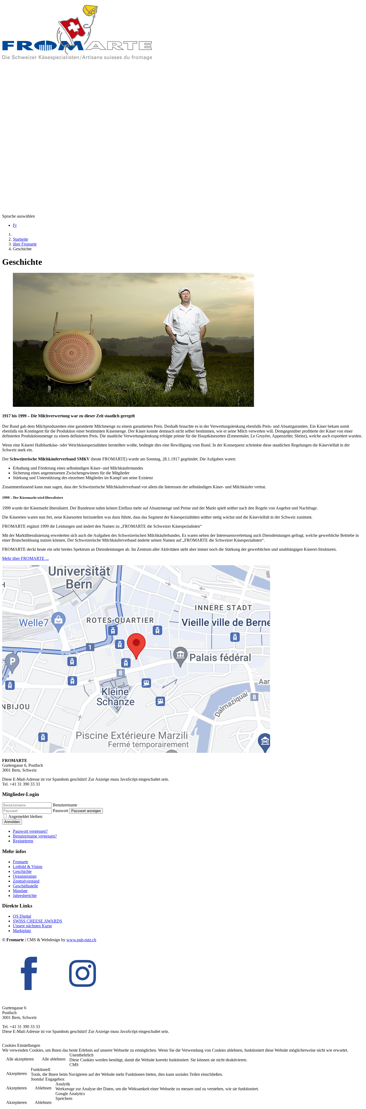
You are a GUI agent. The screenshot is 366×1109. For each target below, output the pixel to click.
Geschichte (22, 871)
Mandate (20, 890)
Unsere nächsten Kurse (32, 926)
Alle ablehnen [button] (53, 1059)
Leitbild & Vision (27, 866)
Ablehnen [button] (43, 1088)
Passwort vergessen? (30, 831)
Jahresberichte (25, 895)
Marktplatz (22, 930)
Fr (15, 225)
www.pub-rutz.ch (81, 939)
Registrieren (23, 841)
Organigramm (24, 876)
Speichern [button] (63, 1098)
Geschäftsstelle (25, 886)
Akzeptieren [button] (16, 1073)
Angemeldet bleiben (25, 816)
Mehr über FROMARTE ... (25, 558)
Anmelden (12, 822)
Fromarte (20, 861)
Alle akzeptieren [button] (20, 1059)
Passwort (60, 810)
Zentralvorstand (26, 881)
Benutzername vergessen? (35, 836)
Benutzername (65, 805)
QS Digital (22, 916)
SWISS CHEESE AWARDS (37, 921)
